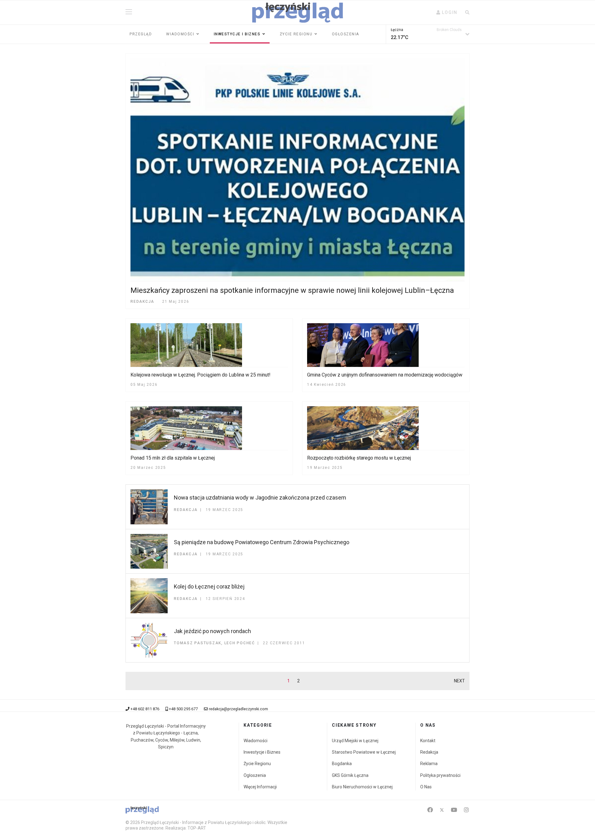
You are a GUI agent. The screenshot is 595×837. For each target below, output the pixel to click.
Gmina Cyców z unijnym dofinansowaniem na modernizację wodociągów (384, 375)
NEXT (459, 680)
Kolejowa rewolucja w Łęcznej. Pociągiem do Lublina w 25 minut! (200, 375)
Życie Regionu (257, 763)
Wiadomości (180, 34)
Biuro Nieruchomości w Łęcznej (362, 786)
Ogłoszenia (345, 34)
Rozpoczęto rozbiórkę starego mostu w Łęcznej (359, 458)
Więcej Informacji (260, 786)
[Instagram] (466, 810)
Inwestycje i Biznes (237, 34)
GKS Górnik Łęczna (350, 775)
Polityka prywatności (440, 775)
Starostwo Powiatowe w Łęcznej (364, 752)
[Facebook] (430, 810)
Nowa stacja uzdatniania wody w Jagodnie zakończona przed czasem (260, 497)
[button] (446, 12)
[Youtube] (454, 810)
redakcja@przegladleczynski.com (238, 709)
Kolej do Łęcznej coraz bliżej (209, 586)
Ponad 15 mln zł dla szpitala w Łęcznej (172, 458)
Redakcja (429, 752)
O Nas (426, 786)
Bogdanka (342, 763)
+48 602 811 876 (144, 709)
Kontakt (427, 740)
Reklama (429, 763)
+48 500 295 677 (183, 709)
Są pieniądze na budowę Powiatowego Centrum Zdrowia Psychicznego (261, 542)
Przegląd (141, 34)
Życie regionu (296, 34)
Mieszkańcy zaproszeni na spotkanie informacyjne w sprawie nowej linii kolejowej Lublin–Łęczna (292, 290)
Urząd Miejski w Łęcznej (355, 740)
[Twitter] (442, 810)
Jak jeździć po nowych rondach (212, 631)
